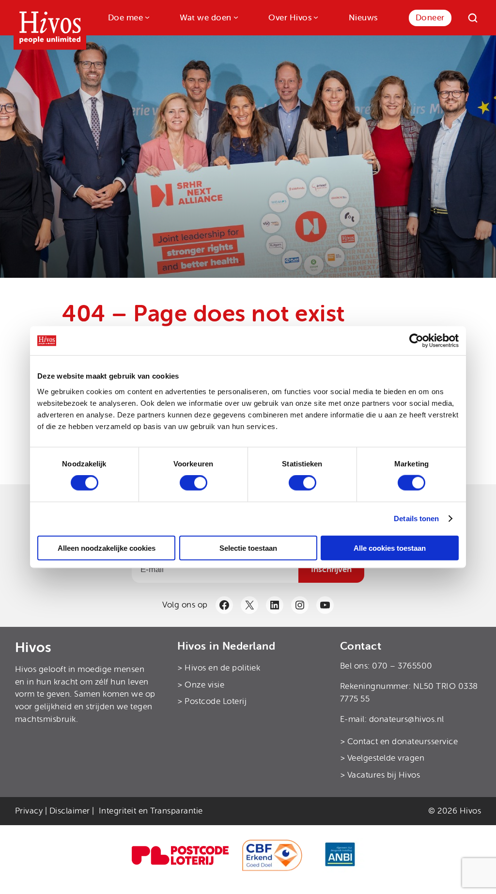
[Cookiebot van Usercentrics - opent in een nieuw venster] (416, 341)
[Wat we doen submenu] (234, 16)
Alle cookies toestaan (390, 547)
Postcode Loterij (216, 701)
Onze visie (204, 684)
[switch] (193, 483)
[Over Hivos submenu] (314, 16)
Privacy (29, 810)
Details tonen (416, 518)
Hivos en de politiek (222, 667)
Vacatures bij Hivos (383, 775)
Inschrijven (331, 569)
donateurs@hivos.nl (406, 719)
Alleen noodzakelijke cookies (106, 547)
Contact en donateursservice (402, 741)
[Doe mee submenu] (146, 16)
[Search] (472, 18)
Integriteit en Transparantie (151, 810)
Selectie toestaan (248, 547)
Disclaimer (69, 810)
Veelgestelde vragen (386, 758)
